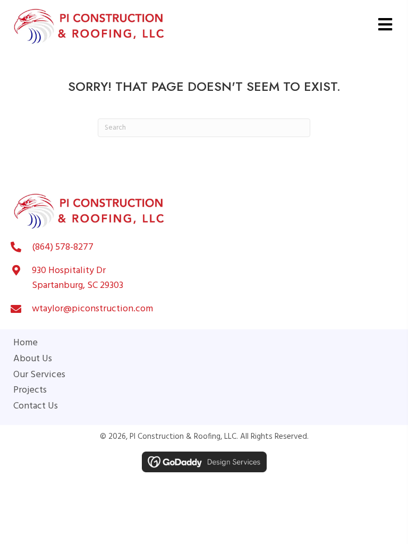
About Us (32, 359)
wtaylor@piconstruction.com (92, 309)
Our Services (39, 375)
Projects (30, 390)
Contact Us (35, 406)
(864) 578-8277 (63, 247)
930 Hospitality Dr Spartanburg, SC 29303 (77, 278)
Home (25, 343)
